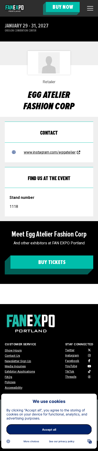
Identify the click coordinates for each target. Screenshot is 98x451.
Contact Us (12, 355)
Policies (10, 382)
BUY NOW (63, 7)
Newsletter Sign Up (18, 361)
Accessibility (13, 387)
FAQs (8, 377)
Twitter (69, 350)
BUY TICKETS (52, 262)
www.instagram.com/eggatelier (50, 152)
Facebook (72, 361)
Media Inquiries (15, 366)
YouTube (71, 366)
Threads (70, 376)
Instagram (72, 355)
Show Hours (13, 350)
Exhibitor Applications (20, 371)
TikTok (69, 371)
